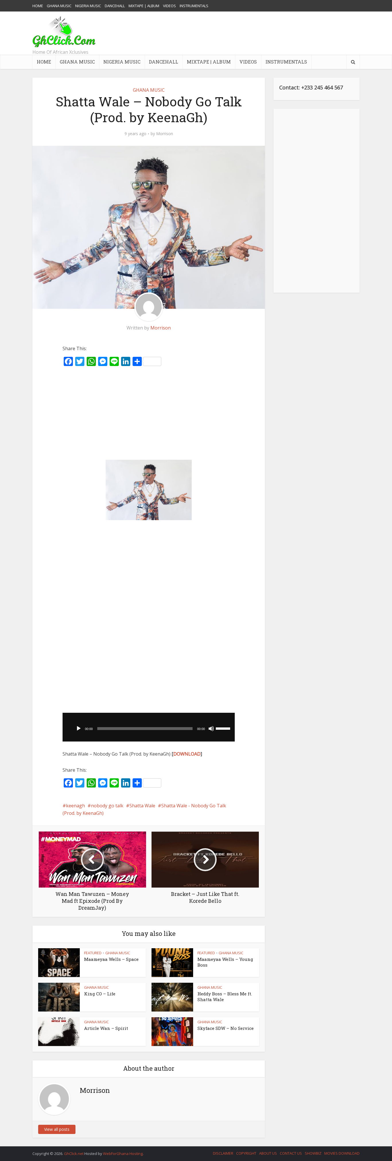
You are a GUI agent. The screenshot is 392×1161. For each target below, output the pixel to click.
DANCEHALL (115, 5)
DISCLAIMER (223, 1153)
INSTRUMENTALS (194, 5)
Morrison (164, 133)
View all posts (56, 1129)
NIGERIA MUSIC (88, 5)
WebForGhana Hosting (123, 1153)
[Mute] (211, 728)
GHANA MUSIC (59, 5)
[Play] (78, 728)
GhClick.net (74, 1153)
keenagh (75, 805)
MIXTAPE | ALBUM (144, 5)
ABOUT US (268, 1153)
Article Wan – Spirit (106, 1028)
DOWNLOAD (187, 754)
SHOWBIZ (313, 1153)
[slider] (224, 728)
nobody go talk (107, 805)
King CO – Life (99, 994)
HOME (37, 5)
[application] (149, 727)
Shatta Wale (142, 805)
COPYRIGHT (246, 1153)
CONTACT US (291, 1153)
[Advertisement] (255, 33)
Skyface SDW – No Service (225, 1028)
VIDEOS (169, 5)
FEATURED (93, 952)
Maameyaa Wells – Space (111, 959)
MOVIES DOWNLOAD (342, 1153)
